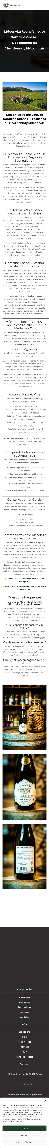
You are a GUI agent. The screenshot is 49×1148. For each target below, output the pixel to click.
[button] (45, 1100)
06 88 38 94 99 (25, 1084)
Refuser (24, 1135)
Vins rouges (24, 997)
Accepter (24, 1128)
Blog (24, 1037)
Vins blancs (24, 1002)
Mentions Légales (24, 1057)
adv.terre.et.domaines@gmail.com (25, 1094)
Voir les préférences (24, 1142)
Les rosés (24, 1012)
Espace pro (24, 1032)
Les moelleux (24, 1007)
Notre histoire (24, 1042)
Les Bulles (24, 1017)
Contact (24, 1047)
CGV (24, 1052)
